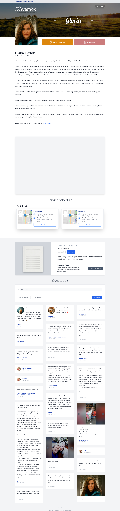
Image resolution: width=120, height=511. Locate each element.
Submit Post (97, 297)
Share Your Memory (95, 268)
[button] (25, 215)
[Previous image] (48, 448)
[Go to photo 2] (91, 423)
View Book (61, 252)
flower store (47, 123)
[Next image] (72, 448)
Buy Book (70, 252)
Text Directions (45, 225)
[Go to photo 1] (90, 423)
